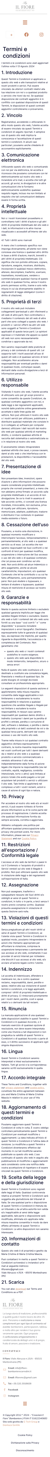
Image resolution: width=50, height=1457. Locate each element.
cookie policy (37, 1087)
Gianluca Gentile (11, 1425)
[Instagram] (41, 34)
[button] (25, 22)
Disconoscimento (25, 1450)
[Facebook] (26, 34)
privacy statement (15, 1087)
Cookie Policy (29, 838)
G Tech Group (31, 1421)
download (21, 1288)
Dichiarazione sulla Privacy (25, 1442)
